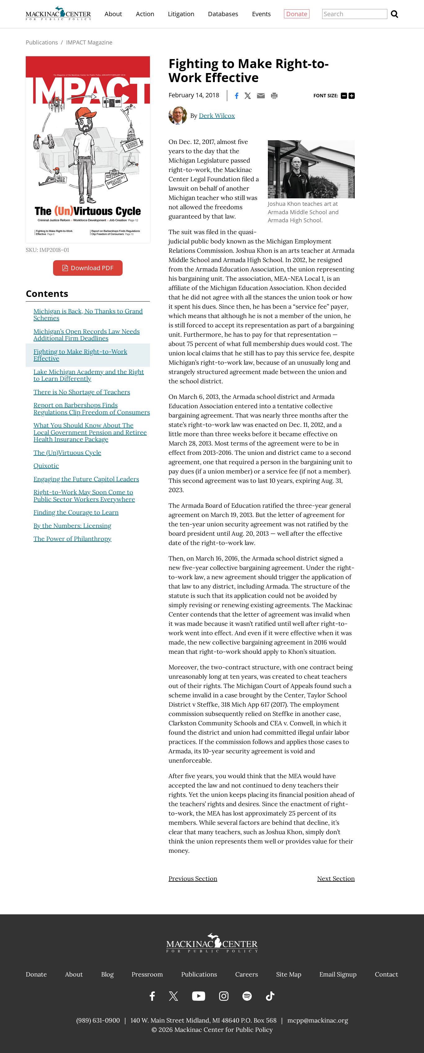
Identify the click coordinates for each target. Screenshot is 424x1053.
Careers (246, 974)
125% (352, 96)
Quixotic (46, 465)
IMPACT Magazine (89, 42)
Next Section (336, 878)
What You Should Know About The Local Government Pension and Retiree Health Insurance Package (90, 432)
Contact (386, 974)
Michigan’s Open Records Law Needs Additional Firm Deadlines (87, 334)
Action (145, 14)
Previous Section (193, 878)
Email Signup (338, 974)
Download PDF (92, 268)
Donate (296, 14)
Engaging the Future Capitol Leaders (86, 479)
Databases (223, 14)
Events (261, 14)
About (113, 14)
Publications (42, 42)
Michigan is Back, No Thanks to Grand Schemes (88, 314)
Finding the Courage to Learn (76, 512)
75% (344, 96)
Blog (107, 974)
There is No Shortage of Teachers (82, 392)
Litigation (181, 14)
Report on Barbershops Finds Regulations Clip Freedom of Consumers (92, 408)
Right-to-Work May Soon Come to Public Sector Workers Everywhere (84, 495)
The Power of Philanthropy (72, 539)
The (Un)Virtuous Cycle (67, 452)
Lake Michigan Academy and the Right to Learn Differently (89, 375)
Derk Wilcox (217, 115)
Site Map (288, 974)
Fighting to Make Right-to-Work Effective (80, 355)
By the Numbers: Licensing (72, 525)
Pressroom (147, 974)
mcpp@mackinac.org (317, 1020)
